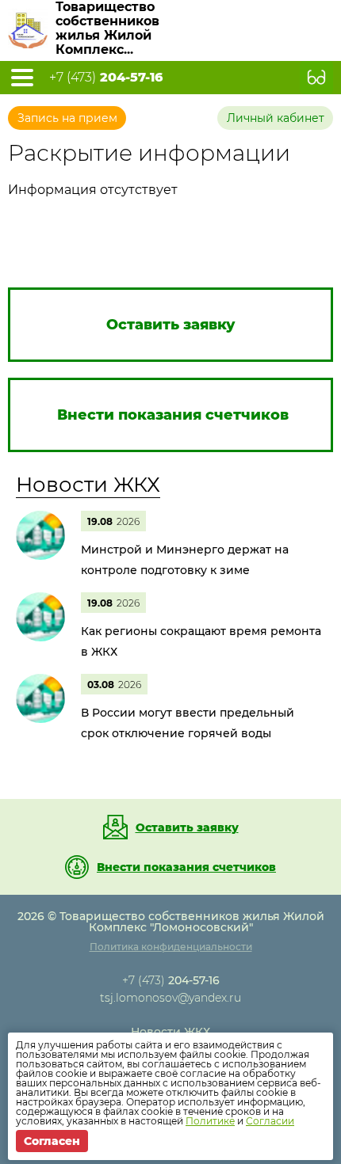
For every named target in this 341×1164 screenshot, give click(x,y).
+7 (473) (106, 77)
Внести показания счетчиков (186, 867)
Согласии (270, 1121)
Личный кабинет (275, 118)
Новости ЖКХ (88, 484)
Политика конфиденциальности (171, 947)
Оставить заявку (187, 827)
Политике (210, 1121)
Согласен (52, 1141)
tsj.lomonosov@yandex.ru (170, 998)
